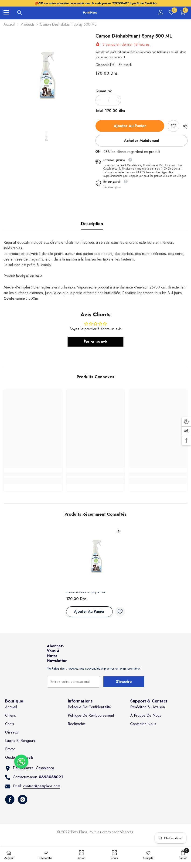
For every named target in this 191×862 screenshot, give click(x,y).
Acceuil (9, 24)
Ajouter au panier (130, 126)
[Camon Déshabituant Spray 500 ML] (95, 556)
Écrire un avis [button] (96, 341)
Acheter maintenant (141, 140)
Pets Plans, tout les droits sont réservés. (102, 832)
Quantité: (104, 91)
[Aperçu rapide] (118, 531)
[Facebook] (9, 799)
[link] (173, 126)
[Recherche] (19, 12)
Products (27, 24)
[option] (46, 75)
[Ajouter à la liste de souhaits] (120, 612)
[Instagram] (22, 799)
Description (92, 224)
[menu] (6, 12)
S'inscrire (124, 681)
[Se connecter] (160, 12)
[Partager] (183, 126)
